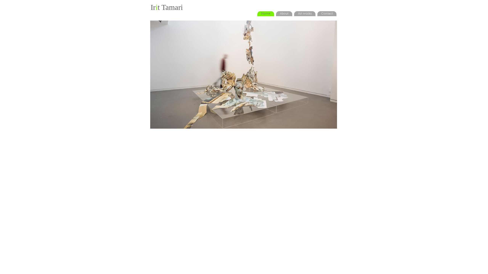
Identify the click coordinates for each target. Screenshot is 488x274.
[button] (243, 75)
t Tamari (170, 7)
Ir (153, 7)
